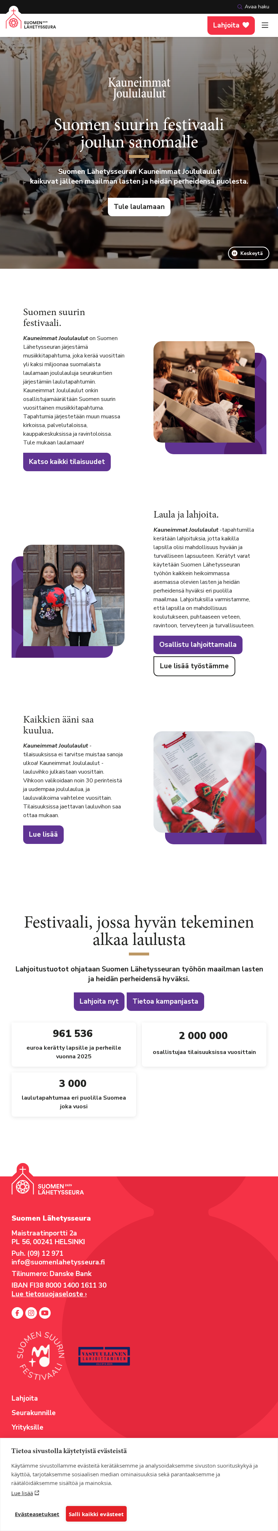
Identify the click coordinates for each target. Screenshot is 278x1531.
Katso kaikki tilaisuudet (67, 462)
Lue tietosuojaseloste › (49, 1294)
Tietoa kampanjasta (165, 1001)
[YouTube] (45, 1313)
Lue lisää (22, 1493)
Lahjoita (226, 25)
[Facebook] (17, 1313)
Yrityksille (27, 1427)
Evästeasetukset (37, 1514)
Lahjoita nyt (99, 1001)
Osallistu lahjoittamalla (198, 644)
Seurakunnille (34, 1413)
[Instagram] (31, 1313)
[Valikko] (265, 25)
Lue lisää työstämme (194, 666)
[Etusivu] (31, 23)
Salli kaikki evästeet (96, 1514)
